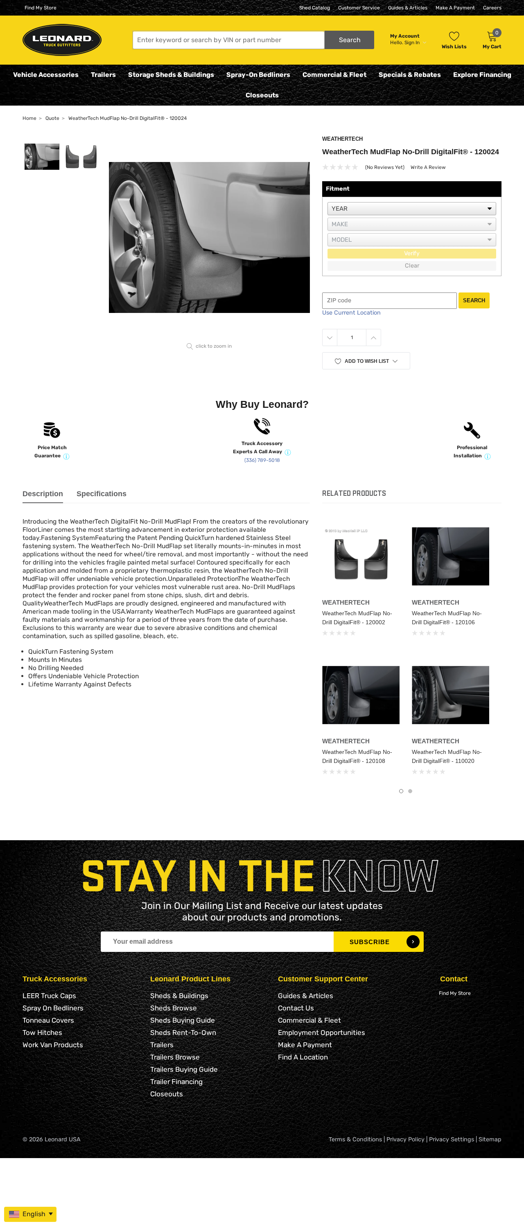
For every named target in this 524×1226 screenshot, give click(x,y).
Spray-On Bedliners (258, 75)
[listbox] (412, 208)
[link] (361, 556)
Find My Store (40, 8)
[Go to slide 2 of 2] (410, 791)
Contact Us (296, 1008)
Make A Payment (455, 8)
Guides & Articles (407, 8)
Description (43, 494)
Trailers (103, 75)
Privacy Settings (451, 1139)
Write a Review (428, 167)
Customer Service (359, 8)
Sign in (412, 42)
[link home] (62, 40)
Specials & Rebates (410, 75)
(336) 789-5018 (262, 460)
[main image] (209, 237)
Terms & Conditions (355, 1139)
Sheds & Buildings (179, 996)
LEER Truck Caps (49, 996)
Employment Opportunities (321, 1032)
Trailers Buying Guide (184, 1069)
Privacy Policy (405, 1139)
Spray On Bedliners (53, 1008)
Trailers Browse (175, 1057)
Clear (412, 265)
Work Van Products (53, 1045)
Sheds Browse (173, 1008)
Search (474, 300)
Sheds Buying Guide (182, 1020)
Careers (492, 8)
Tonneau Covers (48, 1020)
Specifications (101, 494)
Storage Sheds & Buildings (171, 75)
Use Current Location (351, 312)
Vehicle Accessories (46, 75)
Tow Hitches (42, 1032)
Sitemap (490, 1139)
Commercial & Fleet (334, 75)
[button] (253, 40)
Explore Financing (482, 75)
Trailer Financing (176, 1082)
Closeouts (262, 95)
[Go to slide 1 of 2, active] (401, 791)
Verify (412, 253)
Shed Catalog (314, 8)
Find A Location (303, 1057)
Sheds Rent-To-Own (183, 1032)
